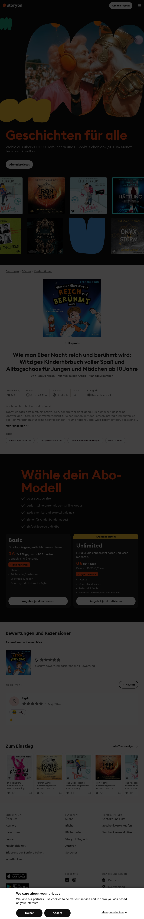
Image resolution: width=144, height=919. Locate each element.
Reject (29, 912)
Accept (57, 912)
